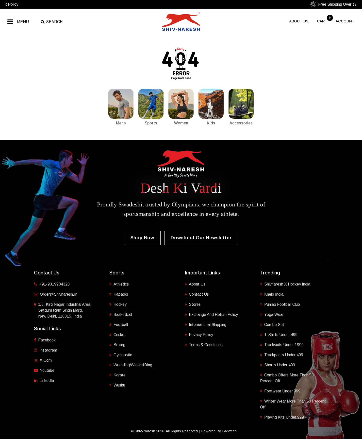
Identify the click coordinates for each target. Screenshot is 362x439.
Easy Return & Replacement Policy (183, 4)
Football (121, 324)
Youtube (47, 370)
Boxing (119, 345)
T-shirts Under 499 (280, 335)
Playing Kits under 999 (284, 417)
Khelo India (273, 294)
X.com (46, 360)
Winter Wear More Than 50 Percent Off (293, 404)
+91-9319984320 (54, 284)
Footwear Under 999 (282, 391)
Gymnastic (123, 355)
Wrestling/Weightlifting (133, 365)
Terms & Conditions (206, 345)
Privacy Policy (201, 335)
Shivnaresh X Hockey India (287, 284)
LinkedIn (46, 380)
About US (299, 21)
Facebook (47, 340)
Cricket (120, 335)
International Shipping (207, 324)
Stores (195, 304)
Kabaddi (121, 294)
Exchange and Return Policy (213, 314)
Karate (120, 375)
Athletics (121, 284)
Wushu (119, 385)
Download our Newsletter (201, 237)
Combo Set (274, 324)
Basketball (123, 314)
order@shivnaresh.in (58, 294)
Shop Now (142, 237)
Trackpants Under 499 (283, 355)
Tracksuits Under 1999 (284, 345)
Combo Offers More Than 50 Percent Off (287, 378)
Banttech (229, 431)
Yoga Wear (274, 314)
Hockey (120, 304)
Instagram (48, 350)
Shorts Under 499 (279, 365)
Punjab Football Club (282, 304)
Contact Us (199, 294)
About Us (197, 284)
